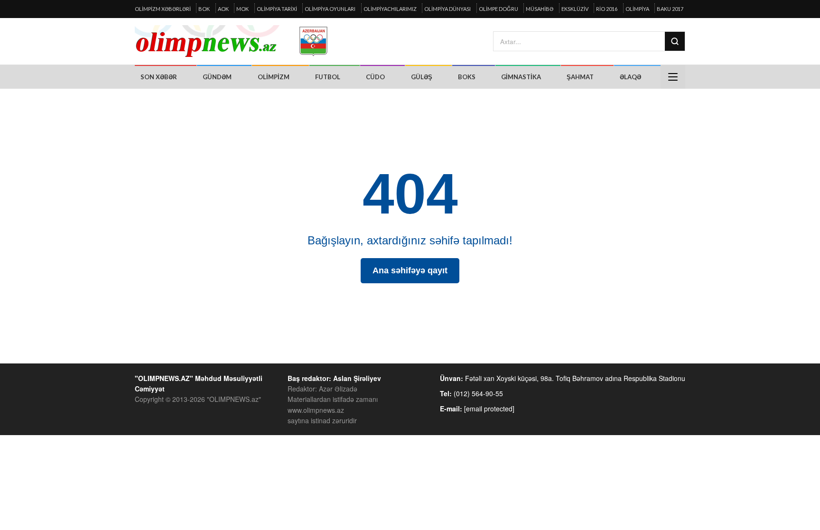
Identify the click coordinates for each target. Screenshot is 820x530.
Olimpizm (273, 77)
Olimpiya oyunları (330, 9)
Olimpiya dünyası (447, 9)
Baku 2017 (670, 9)
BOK (204, 9)
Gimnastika (521, 77)
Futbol (327, 77)
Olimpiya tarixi (277, 9)
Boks (466, 77)
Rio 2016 (606, 9)
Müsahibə (539, 9)
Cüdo (375, 77)
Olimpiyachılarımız (390, 9)
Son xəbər (158, 77)
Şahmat (580, 77)
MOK (242, 9)
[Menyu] (673, 77)
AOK (223, 9)
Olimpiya (637, 9)
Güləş (421, 77)
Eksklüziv (574, 9)
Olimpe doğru (498, 9)
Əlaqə (630, 77)
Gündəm (217, 77)
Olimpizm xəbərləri (163, 9)
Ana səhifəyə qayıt (410, 270)
